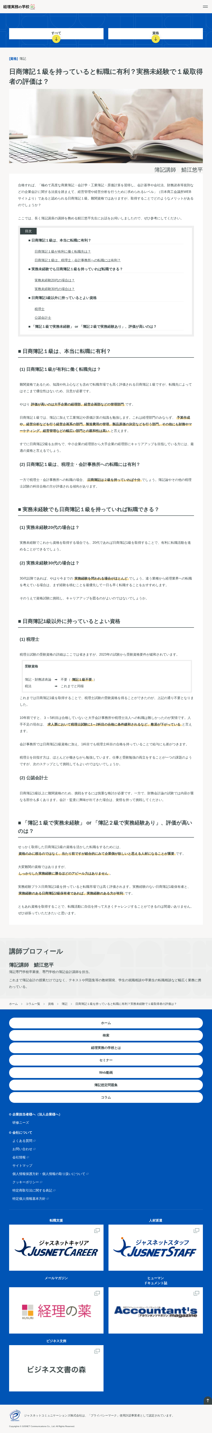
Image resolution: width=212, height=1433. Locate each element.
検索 (106, 1035)
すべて (56, 33)
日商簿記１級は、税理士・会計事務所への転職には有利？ (78, 260)
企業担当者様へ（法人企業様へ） (37, 1114)
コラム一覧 (33, 1003)
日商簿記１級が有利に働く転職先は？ (63, 251)
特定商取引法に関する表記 (32, 1190)
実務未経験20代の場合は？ (55, 280)
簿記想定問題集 (106, 1085)
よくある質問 (22, 1141)
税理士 (40, 309)
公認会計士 (43, 317)
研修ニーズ (20, 1122)
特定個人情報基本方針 (29, 1198)
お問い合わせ (22, 1149)
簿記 (64, 1003)
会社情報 (19, 1157)
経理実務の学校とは (106, 1047)
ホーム (13, 1003)
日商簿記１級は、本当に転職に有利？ (60, 240)
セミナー (106, 1060)
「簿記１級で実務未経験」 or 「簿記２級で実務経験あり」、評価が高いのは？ (93, 327)
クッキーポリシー (25, 1182)
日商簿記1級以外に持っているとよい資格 (63, 298)
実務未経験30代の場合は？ (55, 289)
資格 (155, 33)
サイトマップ (22, 1165)
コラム (106, 1097)
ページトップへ (208, 1400)
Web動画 (106, 1072)
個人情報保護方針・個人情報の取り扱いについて (48, 1174)
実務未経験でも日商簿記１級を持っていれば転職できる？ (76, 269)
